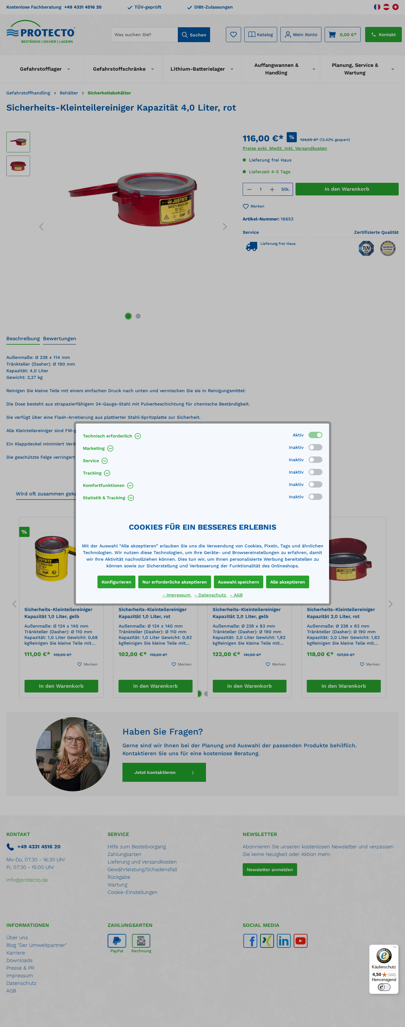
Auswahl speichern (238, 581)
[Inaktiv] (315, 447)
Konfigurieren (116, 581)
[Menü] (395, 948)
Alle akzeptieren (287, 581)
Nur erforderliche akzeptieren (174, 581)
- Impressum (177, 594)
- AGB (236, 594)
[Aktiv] (315, 435)
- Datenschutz (211, 594)
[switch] (384, 987)
